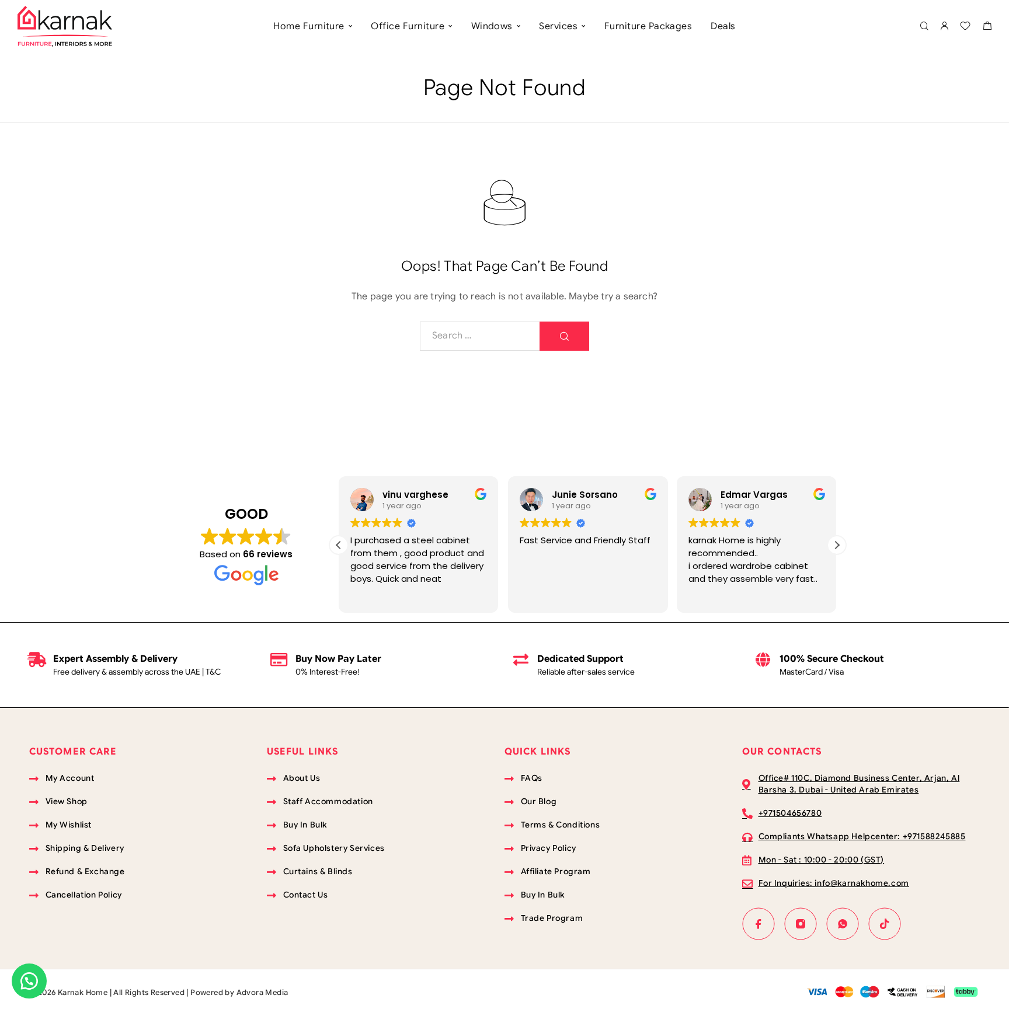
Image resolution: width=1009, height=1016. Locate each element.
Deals (723, 26)
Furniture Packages (648, 26)
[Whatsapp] (843, 924)
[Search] (924, 27)
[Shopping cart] (987, 27)
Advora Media (262, 992)
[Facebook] (758, 924)
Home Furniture (309, 26)
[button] (837, 545)
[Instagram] (801, 924)
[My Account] (944, 27)
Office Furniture (407, 26)
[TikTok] (885, 924)
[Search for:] (480, 336)
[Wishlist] (965, 27)
